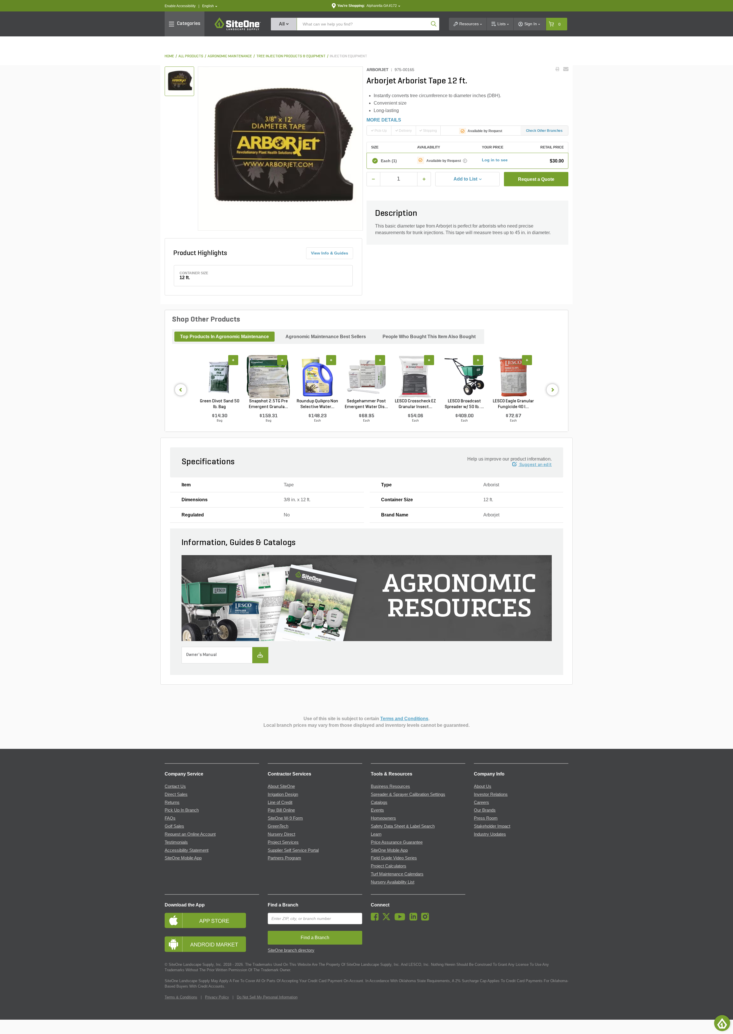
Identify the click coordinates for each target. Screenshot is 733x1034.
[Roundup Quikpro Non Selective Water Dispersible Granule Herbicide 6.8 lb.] (317, 377)
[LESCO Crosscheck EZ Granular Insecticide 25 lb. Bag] (415, 377)
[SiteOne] (237, 29)
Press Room (486, 818)
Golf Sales (174, 826)
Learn (376, 834)
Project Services (283, 842)
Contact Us (175, 786)
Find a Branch (283, 904)
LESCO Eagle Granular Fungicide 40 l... (513, 404)
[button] (209, 6)
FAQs (170, 818)
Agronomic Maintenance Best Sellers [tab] (325, 336)
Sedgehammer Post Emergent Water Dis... (366, 404)
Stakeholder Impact (492, 826)
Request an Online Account (190, 834)
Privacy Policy (217, 997)
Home (169, 56)
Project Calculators (388, 866)
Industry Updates (490, 834)
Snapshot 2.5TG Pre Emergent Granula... (268, 404)
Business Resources (390, 786)
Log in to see (495, 160)
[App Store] (212, 920)
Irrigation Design (283, 794)
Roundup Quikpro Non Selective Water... (317, 404)
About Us (482, 786)
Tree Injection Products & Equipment (291, 56)
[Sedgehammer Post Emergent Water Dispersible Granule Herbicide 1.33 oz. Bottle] (366, 377)
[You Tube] (401, 919)
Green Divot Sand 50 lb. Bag (219, 404)
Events (377, 810)
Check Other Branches (544, 131)
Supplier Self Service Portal (293, 850)
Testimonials (176, 842)
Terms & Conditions (181, 997)
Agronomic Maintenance (230, 56)
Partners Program (284, 858)
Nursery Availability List (392, 882)
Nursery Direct (281, 834)
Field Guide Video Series (394, 858)
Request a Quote (536, 179)
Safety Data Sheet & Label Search (403, 826)
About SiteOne (281, 786)
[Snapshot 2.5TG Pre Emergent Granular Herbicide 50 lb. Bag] (268, 377)
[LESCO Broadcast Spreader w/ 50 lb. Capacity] (464, 377)
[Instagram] (426, 919)
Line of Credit (280, 802)
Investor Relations (491, 794)
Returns (172, 802)
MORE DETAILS (383, 119)
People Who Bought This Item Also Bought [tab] (429, 336)
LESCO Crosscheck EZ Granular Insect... (415, 404)
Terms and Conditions (404, 718)
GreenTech (278, 826)
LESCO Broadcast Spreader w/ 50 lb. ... (464, 404)
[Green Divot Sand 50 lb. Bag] (219, 377)
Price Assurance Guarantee (397, 842)
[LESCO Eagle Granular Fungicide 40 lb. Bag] (513, 377)
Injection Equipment (348, 56)
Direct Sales (176, 794)
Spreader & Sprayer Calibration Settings (408, 794)
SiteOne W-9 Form (285, 818)
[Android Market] (212, 944)
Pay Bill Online (281, 810)
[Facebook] (376, 919)
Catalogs (379, 802)
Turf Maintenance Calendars (397, 874)
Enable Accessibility (180, 6)
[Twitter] (388, 919)
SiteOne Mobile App (183, 858)
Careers (481, 802)
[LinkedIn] (414, 919)
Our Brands (485, 810)
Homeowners (383, 818)
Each (389, 160)
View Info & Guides (329, 253)
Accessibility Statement (186, 850)
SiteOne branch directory (291, 950)
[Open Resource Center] (722, 1023)
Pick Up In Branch (182, 810)
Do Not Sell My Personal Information (267, 997)
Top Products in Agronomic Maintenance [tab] (224, 336)
